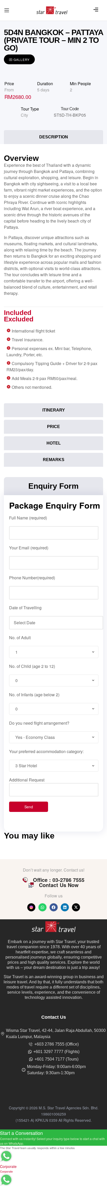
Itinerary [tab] (53, 410)
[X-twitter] (76, 907)
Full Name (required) (28, 518)
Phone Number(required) (32, 578)
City (24, 115)
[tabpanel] (53, 275)
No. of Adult (20, 638)
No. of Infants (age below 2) (34, 695)
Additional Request (26, 780)
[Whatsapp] (42, 907)
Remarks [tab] (53, 459)
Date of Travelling (25, 608)
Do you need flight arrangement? (39, 723)
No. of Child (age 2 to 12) (32, 666)
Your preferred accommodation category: (46, 751)
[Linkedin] (65, 907)
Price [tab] (53, 426)
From (9, 90)
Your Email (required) (28, 548)
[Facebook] (53, 907)
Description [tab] (53, 137)
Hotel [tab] (53, 443)
